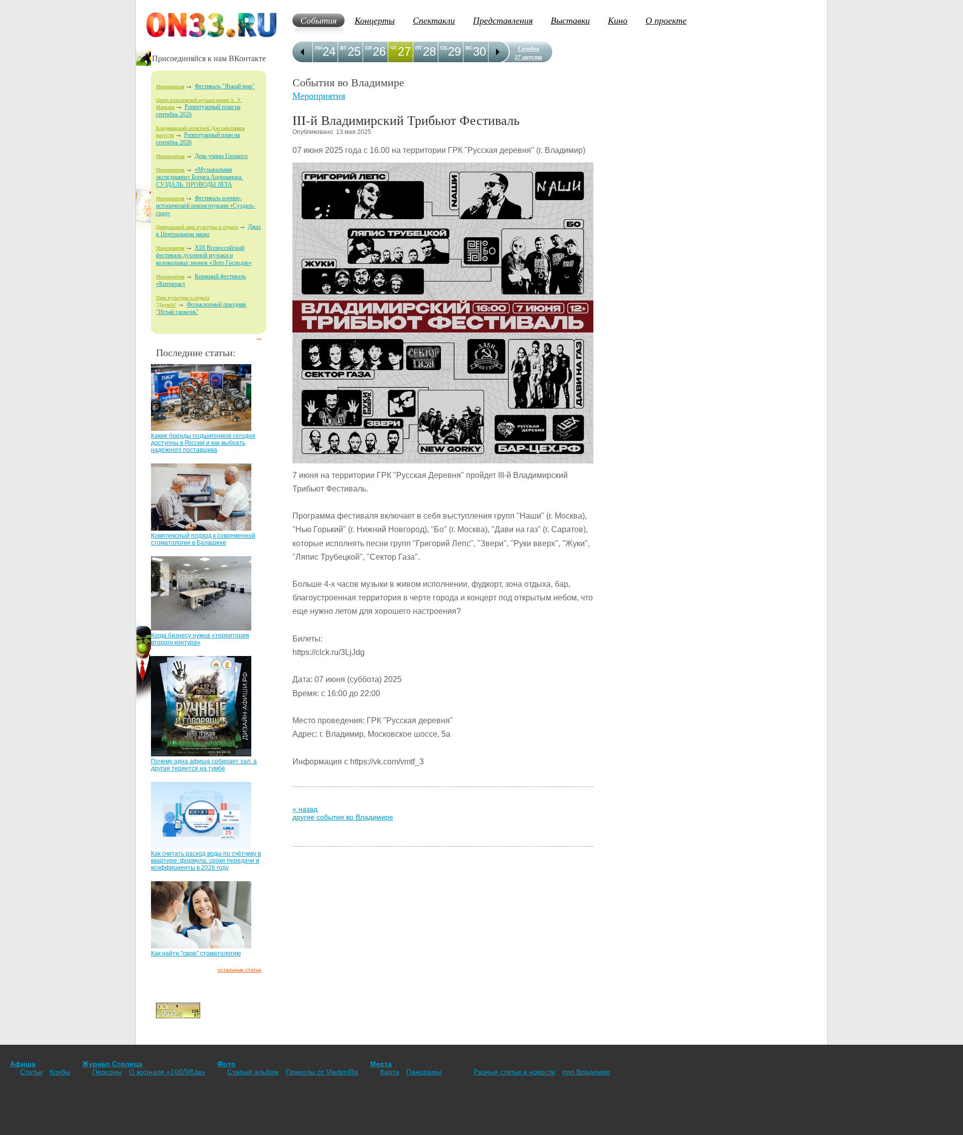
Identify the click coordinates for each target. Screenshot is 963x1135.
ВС (468, 48)
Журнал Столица (112, 1064)
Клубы (60, 1072)
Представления (503, 20)
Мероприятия (170, 86)
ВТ (343, 48)
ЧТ (393, 48)
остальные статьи (239, 969)
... (259, 337)
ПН (318, 48)
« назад (304, 809)
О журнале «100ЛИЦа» (167, 1072)
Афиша (23, 1064)
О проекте (666, 20)
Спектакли (434, 20)
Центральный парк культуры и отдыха (197, 227)
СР (368, 48)
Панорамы (423, 1072)
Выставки (570, 20)
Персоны (107, 1072)
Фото (226, 1064)
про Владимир (586, 1072)
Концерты (375, 20)
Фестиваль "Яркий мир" (225, 86)
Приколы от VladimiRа (322, 1072)
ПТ (418, 48)
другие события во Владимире (342, 817)
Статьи (31, 1072)
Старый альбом (253, 1072)
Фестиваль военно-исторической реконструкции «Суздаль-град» (205, 206)
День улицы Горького (221, 155)
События (318, 20)
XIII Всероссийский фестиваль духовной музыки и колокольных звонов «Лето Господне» (204, 255)
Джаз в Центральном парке (208, 230)
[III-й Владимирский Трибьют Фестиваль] (442, 465)
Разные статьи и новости (514, 1072)
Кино (617, 20)
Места (381, 1064)
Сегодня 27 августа (528, 52)
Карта (389, 1072)
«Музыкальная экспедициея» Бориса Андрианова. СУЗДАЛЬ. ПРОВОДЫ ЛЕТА (199, 177)
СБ (443, 48)
